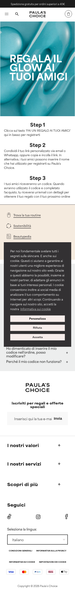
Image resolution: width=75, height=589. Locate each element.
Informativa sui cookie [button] (35, 309)
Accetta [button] (37, 337)
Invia (58, 419)
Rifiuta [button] (37, 327)
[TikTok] (9, 516)
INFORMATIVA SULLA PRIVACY (51, 551)
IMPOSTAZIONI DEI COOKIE (52, 562)
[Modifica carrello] (68, 13)
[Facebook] (66, 516)
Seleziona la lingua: (22, 529)
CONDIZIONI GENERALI (20, 551)
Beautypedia (22, 236)
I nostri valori (23, 445)
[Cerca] (17, 14)
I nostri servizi (24, 463)
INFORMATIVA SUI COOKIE (22, 562)
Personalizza (37, 318)
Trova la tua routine (27, 215)
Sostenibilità (22, 225)
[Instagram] (38, 516)
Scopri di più (22, 484)
